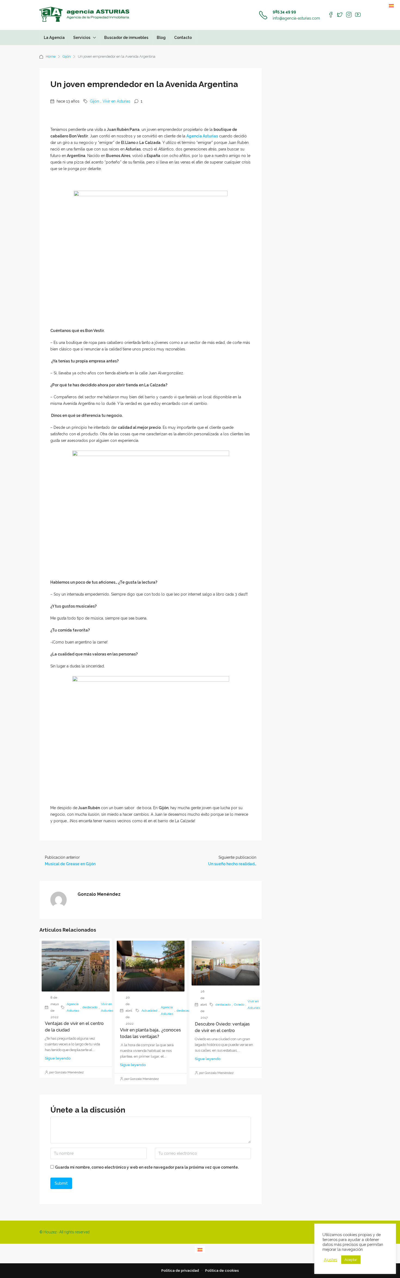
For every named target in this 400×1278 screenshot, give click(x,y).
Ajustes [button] (330, 1259)
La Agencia (54, 37)
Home (51, 56)
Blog (161, 37)
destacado (89, 1007)
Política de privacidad (180, 1270)
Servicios (81, 37)
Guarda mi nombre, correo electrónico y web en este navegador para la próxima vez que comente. (147, 1167)
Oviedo (239, 1004)
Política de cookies (222, 1270)
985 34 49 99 (284, 12)
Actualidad (149, 1010)
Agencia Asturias (202, 136)
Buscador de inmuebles (126, 37)
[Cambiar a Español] (391, 5)
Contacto (183, 37)
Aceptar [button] (350, 1260)
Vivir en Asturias (116, 101)
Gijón (67, 56)
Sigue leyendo (57, 1058)
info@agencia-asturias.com (296, 18)
